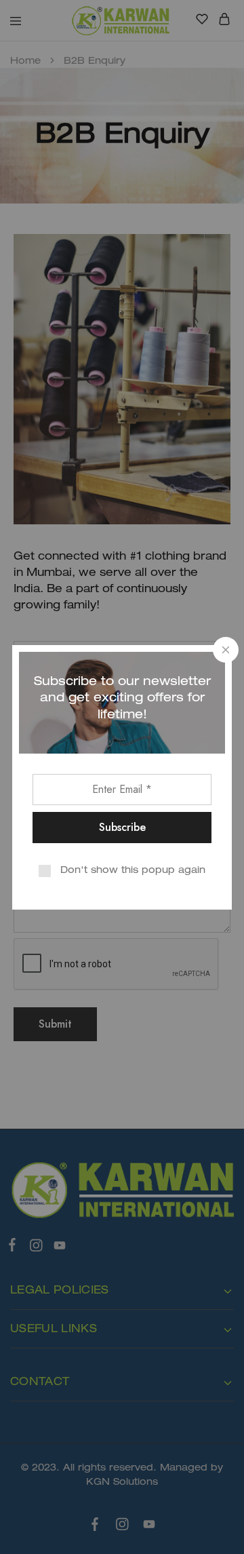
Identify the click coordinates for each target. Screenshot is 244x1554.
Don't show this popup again (132, 870)
